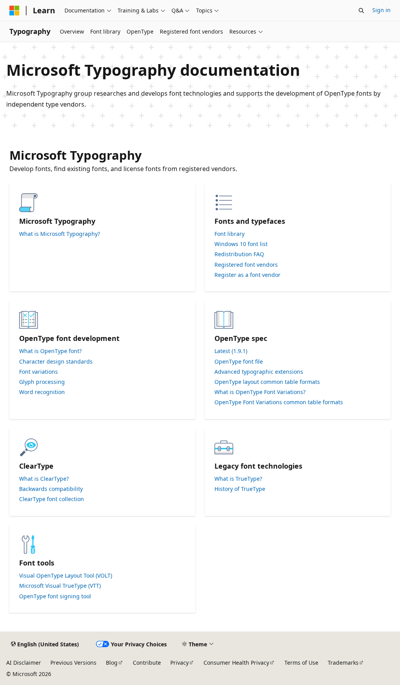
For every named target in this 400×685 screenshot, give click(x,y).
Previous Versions (73, 662)
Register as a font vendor (247, 274)
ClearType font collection (51, 499)
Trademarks (343, 662)
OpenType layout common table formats (267, 381)
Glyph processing (42, 381)
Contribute (147, 662)
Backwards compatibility (51, 488)
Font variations (38, 371)
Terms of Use (301, 662)
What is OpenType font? (50, 351)
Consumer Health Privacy (236, 662)
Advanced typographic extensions (258, 371)
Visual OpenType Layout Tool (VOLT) (65, 575)
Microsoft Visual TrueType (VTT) (60, 585)
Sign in (381, 10)
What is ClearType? (44, 478)
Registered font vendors (246, 264)
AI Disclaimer (23, 662)
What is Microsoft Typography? (59, 233)
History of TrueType (239, 488)
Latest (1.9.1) (230, 351)
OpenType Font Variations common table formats (278, 402)
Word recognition (42, 392)
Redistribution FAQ (239, 254)
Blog (112, 662)
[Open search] (361, 11)
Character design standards (56, 361)
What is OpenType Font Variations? (259, 392)
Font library (229, 233)
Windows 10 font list (241, 244)
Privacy (179, 662)
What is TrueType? (238, 478)
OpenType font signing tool (55, 596)
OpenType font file (238, 361)
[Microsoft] (14, 10)
